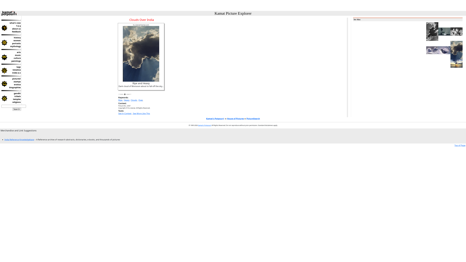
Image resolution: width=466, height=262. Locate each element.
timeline (17, 70)
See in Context (124, 113)
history (17, 37)
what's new (15, 23)
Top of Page (459, 145)
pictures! (16, 78)
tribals (17, 96)
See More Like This (141, 113)
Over (140, 100)
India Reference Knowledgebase (19, 139)
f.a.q (18, 26)
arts (19, 52)
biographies (15, 87)
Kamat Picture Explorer (233, 13)
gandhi (17, 93)
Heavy (126, 100)
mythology (15, 46)
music (18, 55)
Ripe (120, 100)
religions (16, 102)
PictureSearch (253, 118)
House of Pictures (235, 118)
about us (16, 28)
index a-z (16, 72)
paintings (16, 61)
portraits (16, 43)
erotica (17, 84)
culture (17, 58)
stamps (17, 81)
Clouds (134, 100)
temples (17, 99)
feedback (16, 31)
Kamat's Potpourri (215, 118)
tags (19, 67)
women (17, 40)
